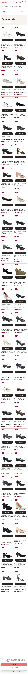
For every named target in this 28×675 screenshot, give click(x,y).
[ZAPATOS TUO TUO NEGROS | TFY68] (7, 271)
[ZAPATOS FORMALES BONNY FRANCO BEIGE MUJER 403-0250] (20, 81)
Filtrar (4, 11)
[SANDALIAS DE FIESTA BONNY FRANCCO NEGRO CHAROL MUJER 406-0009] (7, 648)
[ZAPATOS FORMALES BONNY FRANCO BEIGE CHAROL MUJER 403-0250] (7, 342)
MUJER (11, 6)
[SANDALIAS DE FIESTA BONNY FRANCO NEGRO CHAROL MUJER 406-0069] (20, 151)
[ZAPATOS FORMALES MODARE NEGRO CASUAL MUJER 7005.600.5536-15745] (20, 295)
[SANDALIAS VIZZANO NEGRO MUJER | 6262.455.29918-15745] (7, 578)
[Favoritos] (16, 2)
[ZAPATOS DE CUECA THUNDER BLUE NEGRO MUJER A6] (7, 366)
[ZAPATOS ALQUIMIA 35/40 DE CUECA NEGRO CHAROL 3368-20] (7, 554)
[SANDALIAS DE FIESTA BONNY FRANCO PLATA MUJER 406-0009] (20, 601)
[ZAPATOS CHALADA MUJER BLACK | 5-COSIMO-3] (7, 506)
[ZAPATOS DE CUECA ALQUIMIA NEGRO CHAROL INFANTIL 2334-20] (7, 483)
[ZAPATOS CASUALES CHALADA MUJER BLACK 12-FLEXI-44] (20, 222)
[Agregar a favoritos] (11, 28)
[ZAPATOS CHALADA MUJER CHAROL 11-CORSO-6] (7, 247)
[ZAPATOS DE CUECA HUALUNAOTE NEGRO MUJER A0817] (20, 413)
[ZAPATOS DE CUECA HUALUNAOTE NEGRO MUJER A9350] (20, 128)
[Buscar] (13, 2)
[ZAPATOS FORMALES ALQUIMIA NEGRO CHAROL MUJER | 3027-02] (20, 104)
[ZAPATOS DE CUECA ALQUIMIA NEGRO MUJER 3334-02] (20, 34)
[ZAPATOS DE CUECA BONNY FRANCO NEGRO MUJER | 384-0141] (7, 151)
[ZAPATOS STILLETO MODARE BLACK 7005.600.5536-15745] (20, 648)
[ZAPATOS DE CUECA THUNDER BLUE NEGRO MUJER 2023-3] (20, 57)
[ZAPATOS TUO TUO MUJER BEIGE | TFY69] (20, 271)
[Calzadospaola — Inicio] (4, 2)
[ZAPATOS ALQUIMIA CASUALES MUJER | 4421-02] (7, 530)
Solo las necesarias (14, 667)
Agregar (7, 39)
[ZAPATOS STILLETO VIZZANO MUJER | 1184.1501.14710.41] (7, 295)
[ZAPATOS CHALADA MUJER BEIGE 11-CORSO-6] (7, 104)
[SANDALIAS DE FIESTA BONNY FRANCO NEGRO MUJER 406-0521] (7, 625)
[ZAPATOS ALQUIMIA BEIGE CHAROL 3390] (20, 530)
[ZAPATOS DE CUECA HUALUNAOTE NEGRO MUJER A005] (7, 436)
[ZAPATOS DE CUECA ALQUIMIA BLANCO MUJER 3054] (7, 81)
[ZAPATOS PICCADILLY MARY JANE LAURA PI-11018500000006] (7, 174)
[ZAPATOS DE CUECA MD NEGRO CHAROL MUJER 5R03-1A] (7, 413)
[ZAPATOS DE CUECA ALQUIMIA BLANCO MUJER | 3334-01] (7, 34)
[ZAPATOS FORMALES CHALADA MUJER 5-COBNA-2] (20, 199)
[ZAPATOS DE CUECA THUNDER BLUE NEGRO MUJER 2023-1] (7, 128)
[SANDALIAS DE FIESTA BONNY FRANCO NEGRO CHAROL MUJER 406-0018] (20, 625)
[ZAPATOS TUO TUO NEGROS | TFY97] (20, 247)
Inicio (2, 6)
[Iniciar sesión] (19, 2)
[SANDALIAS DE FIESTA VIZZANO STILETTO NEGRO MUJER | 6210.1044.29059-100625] (20, 578)
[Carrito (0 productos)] (22, 2)
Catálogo (7, 6)
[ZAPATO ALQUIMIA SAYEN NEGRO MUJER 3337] (20, 554)
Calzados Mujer (17, 6)
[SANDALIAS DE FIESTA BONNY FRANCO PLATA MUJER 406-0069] (7, 601)
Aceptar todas (14, 664)
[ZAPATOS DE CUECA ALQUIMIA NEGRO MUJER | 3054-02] (20, 436)
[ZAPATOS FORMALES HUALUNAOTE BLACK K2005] (7, 199)
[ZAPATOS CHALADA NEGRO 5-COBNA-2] (20, 483)
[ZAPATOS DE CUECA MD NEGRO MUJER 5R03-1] (20, 389)
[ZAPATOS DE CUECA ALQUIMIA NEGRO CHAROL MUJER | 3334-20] (7, 459)
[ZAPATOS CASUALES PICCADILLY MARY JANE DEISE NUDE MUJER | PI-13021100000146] (20, 174)
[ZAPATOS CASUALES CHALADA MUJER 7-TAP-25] (7, 222)
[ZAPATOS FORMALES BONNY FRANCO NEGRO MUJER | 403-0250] (20, 319)
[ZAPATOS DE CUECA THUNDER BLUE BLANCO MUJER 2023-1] (7, 389)
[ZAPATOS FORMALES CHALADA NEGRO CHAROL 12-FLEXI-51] (7, 319)
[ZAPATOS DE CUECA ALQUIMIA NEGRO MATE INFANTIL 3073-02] (20, 459)
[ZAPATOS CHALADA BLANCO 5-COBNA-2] (20, 506)
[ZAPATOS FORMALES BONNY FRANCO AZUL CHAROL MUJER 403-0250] (20, 342)
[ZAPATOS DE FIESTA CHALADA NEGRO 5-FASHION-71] (7, 57)
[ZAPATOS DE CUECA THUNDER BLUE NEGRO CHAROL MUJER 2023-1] (20, 366)
